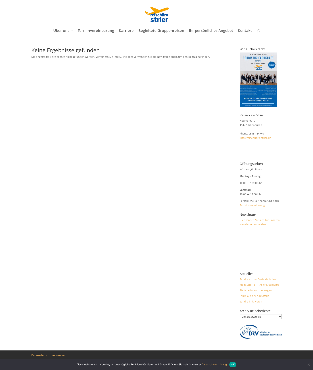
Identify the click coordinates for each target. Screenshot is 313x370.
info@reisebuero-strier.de (255, 138)
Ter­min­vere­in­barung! (253, 205)
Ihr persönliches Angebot (211, 31)
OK (233, 364)
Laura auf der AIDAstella (254, 296)
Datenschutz (39, 355)
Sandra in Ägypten (251, 301)
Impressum (58, 355)
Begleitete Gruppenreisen (161, 31)
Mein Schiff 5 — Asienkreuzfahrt (259, 284)
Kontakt (245, 31)
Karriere (126, 31)
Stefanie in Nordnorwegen (256, 290)
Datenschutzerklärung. (215, 364)
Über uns (61, 31)
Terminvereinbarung (96, 31)
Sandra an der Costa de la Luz (258, 279)
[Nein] (308, 364)
